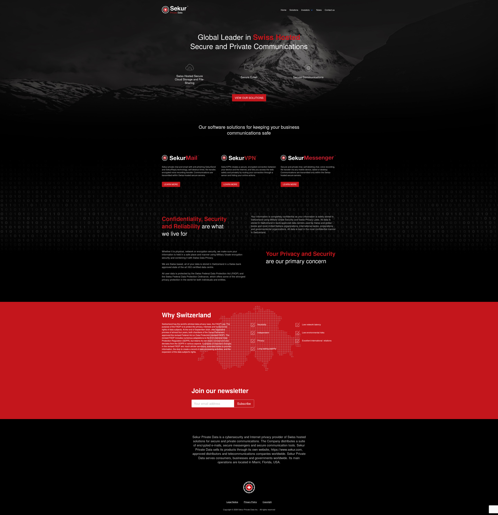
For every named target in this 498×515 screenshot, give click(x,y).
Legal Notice (232, 501)
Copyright (267, 501)
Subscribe (244, 403)
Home (283, 9)
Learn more (171, 184)
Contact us (330, 9)
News (319, 9)
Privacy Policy (250, 501)
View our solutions (249, 98)
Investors (305, 9)
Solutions (293, 9)
